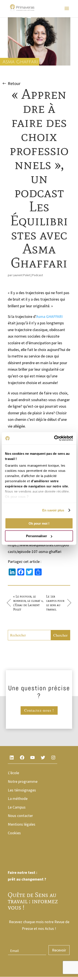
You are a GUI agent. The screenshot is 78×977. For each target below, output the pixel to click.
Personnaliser (36, 536)
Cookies (14, 832)
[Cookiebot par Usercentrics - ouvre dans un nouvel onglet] (55, 438)
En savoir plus (53, 510)
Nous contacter (20, 815)
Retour (14, 83)
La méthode (18, 798)
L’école (13, 772)
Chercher (60, 635)
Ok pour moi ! (39, 523)
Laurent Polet (21, 275)
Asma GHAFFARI (49, 316)
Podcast (37, 275)
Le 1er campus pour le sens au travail (55, 602)
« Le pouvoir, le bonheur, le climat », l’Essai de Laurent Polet (28, 602)
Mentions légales (21, 824)
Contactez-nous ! (39, 710)
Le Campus (17, 807)
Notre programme (22, 781)
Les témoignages (22, 790)
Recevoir (59, 950)
